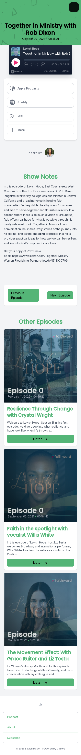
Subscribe (50, 71)
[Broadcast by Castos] (16, 72)
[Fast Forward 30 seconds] (43, 64)
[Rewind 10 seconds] (26, 64)
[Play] (15, 62)
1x (34, 64)
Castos (61, 748)
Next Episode (60, 295)
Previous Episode (17, 295)
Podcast (12, 717)
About (11, 727)
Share (65, 71)
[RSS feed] (40, 704)
